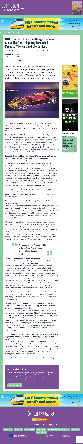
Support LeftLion (15, 385)
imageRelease (41, 433)
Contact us (8, 429)
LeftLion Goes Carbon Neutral (58, 429)
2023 (13, 32)
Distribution (29, 429)
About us (75, 429)
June (18, 32)
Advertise (18, 429)
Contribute (41, 429)
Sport (20, 60)
